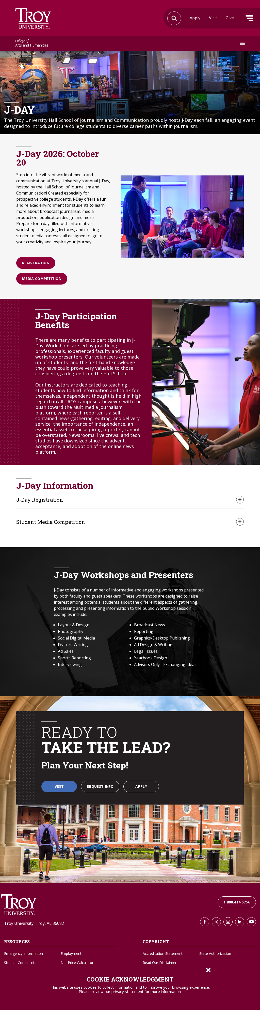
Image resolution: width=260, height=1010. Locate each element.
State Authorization (215, 953)
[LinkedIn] (239, 921)
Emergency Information (23, 953)
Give (230, 18)
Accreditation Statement (163, 953)
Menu (249, 18)
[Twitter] (216, 921)
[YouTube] (251, 921)
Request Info (100, 786)
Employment (71, 953)
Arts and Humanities (31, 43)
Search (33, 18)
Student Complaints (20, 962)
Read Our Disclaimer (159, 962)
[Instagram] (228, 921)
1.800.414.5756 (236, 902)
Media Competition (41, 278)
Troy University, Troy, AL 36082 (34, 923)
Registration (36, 262)
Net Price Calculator (77, 962)
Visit (213, 18)
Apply (195, 18)
